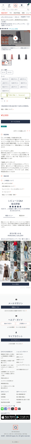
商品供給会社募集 (5, 402)
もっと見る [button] (15, 442)
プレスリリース (5, 399)
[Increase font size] (27, 130)
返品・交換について (6, 109)
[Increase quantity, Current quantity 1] (7, 101)
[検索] (28, 9)
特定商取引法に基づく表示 (23, 399)
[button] (3, 6)
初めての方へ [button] (8, 323)
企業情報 (3, 394)
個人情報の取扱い (20, 397)
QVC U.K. (12, 434)
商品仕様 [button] (6, 176)
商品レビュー (9, 215)
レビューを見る (14, 28)
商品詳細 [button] (6, 134)
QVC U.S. (6, 434)
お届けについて (20, 359)
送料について (19, 357)
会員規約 (18, 402)
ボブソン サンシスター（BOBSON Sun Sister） (14, 20)
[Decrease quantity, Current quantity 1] (2, 101)
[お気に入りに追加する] (28, 24)
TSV (11, 13)
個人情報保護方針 (20, 394)
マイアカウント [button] (15, 340)
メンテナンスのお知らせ (7, 381)
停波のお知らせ (5, 378)
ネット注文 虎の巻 (20, 327)
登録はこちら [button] (15, 307)
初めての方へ (19, 354)
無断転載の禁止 (5, 383)
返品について (19, 362)
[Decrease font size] (29, 130)
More (15, 284)
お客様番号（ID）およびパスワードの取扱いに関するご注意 (7, 373)
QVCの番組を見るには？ (22, 369)
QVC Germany (18, 434)
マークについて (6, 192)
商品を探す (4, 13)
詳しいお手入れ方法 (7, 183)
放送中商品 (17, 13)
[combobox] (14, 9)
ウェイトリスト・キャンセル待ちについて (12, 189)
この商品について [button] (9, 180)
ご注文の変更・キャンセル (15, 343)
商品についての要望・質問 (8, 194)
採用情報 (3, 397)
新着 (23, 13)
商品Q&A (21, 215)
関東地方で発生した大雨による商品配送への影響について (7, 356)
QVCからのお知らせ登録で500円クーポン (15, 311)
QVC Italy (25, 434)
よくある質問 (10, 327)
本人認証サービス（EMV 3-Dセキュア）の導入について (7, 367)
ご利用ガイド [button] (23, 323)
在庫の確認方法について (8, 186)
